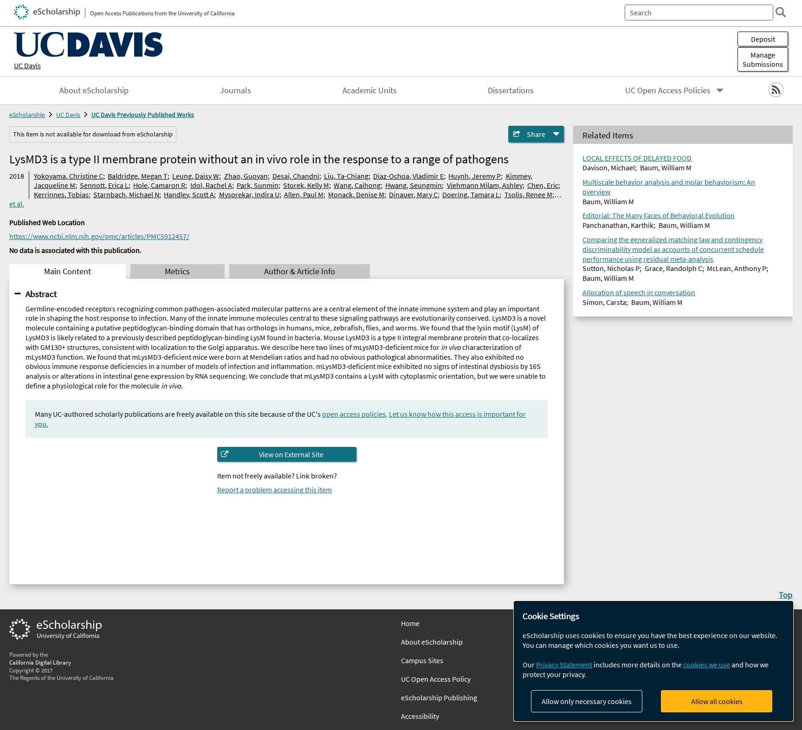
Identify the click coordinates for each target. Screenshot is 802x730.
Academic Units (370, 90)
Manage (763, 59)
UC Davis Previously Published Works (142, 114)
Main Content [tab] (67, 271)
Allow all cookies (717, 701)
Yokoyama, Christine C (68, 176)
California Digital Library (40, 662)
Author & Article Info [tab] (299, 271)
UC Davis (27, 65)
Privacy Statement (564, 664)
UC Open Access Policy (436, 679)
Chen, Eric (542, 185)
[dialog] (653, 661)
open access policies (354, 414)
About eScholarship (94, 90)
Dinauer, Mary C (413, 194)
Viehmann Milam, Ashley (485, 185)
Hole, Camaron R (159, 185)
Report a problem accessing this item (274, 489)
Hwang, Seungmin (413, 185)
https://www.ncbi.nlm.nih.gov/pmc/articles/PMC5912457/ (99, 236)
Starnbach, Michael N (126, 194)
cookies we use (706, 664)
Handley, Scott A (189, 194)
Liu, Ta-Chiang (346, 176)
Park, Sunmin (257, 185)
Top (786, 594)
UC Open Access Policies (668, 90)
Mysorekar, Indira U (249, 194)
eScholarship (27, 114)
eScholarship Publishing (439, 697)
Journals (235, 90)
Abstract (41, 293)
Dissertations (511, 90)
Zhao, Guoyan (246, 176)
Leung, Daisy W (195, 176)
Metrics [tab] (177, 271)
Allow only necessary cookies (587, 701)
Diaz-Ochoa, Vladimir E (408, 176)
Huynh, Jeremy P (474, 176)
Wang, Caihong (357, 185)
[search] (780, 12)
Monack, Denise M (356, 194)
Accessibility (420, 716)
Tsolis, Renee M (528, 194)
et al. (16, 203)
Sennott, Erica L (104, 185)
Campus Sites (422, 660)
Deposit (763, 39)
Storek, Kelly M (306, 185)
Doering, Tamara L (470, 194)
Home (410, 623)
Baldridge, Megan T (138, 176)
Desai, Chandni (295, 176)
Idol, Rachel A (211, 185)
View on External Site (291, 454)
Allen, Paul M (303, 194)
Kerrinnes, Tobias (61, 194)
